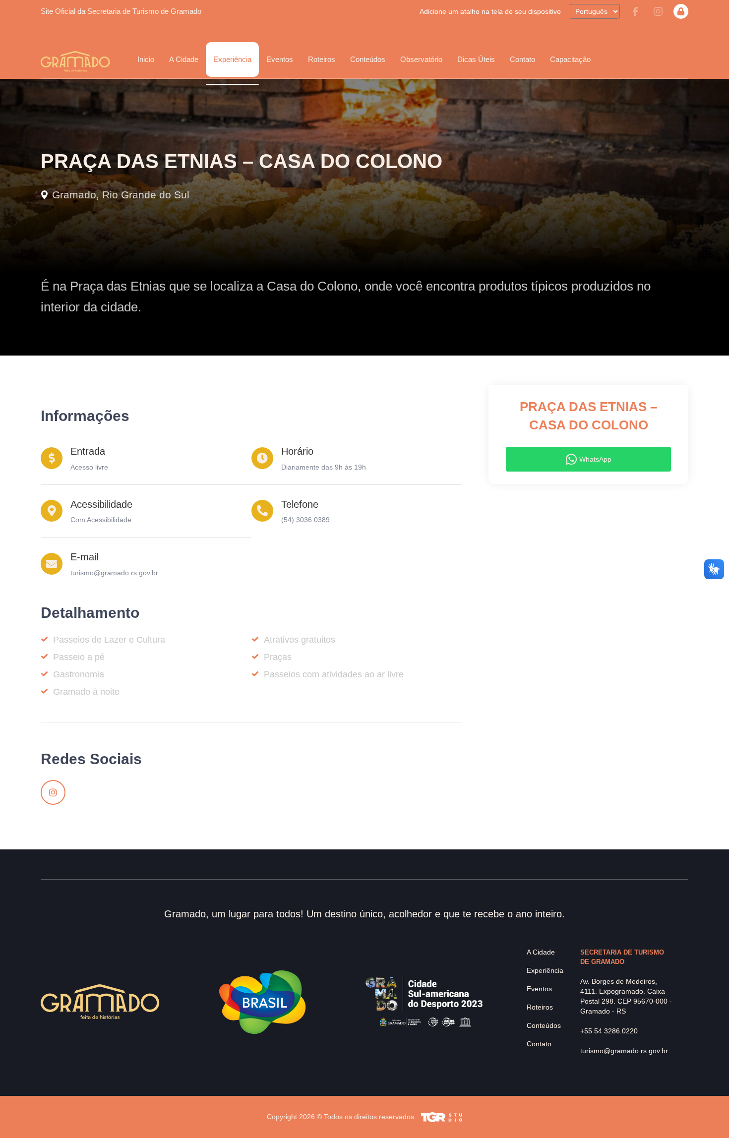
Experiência (545, 970)
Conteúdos (367, 59)
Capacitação (570, 59)
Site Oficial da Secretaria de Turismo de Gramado (121, 11)
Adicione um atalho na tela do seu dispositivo (490, 11)
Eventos (539, 989)
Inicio (145, 59)
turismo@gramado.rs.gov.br (114, 573)
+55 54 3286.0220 (609, 1031)
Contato (522, 59)
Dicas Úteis (476, 59)
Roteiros (321, 59)
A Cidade (541, 952)
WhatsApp (595, 459)
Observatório (421, 59)
